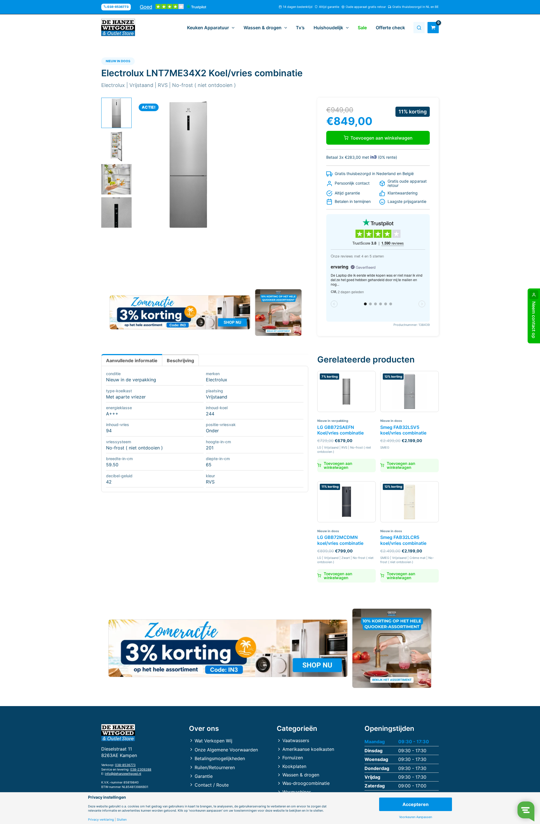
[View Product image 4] (116, 212)
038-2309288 (140, 769)
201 (209, 448)
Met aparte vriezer (126, 397)
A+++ (112, 414)
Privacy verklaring (101, 819)
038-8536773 (125, 765)
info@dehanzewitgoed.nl (123, 774)
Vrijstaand (216, 397)
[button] (232, 27)
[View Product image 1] (116, 112)
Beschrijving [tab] (180, 360)
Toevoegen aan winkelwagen (381, 138)
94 (109, 430)
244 (210, 414)
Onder (212, 430)
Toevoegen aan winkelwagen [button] (338, 465)
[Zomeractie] (179, 312)
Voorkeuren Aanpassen (415, 817)
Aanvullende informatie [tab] (132, 360)
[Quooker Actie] (278, 312)
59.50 (112, 464)
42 (109, 482)
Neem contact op (534, 319)
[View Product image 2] (116, 146)
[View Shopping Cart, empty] (433, 27)
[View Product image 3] (116, 179)
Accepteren (415, 804)
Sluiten (122, 819)
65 (209, 464)
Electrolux (216, 379)
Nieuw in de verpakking (131, 379)
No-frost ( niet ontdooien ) (134, 448)
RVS (210, 482)
